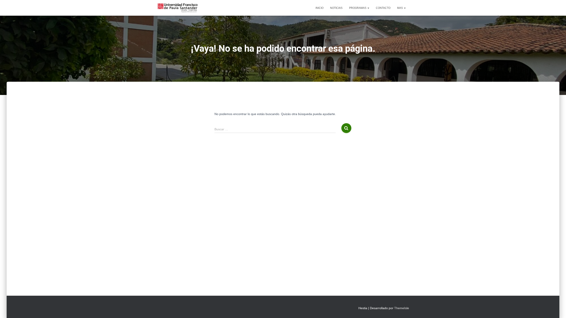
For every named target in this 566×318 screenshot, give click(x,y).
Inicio (319, 7)
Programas (358, 7)
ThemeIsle (401, 308)
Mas (400, 7)
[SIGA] (177, 7)
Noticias (336, 7)
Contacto (383, 7)
